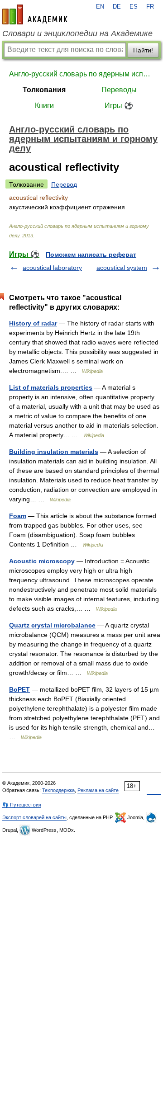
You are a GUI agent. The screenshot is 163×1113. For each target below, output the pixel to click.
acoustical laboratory (52, 267)
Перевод (64, 184)
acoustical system (121, 267)
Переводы (119, 90)
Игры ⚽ (119, 105)
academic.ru (34, 14)
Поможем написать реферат (91, 254)
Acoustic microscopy (42, 561)
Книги (44, 105)
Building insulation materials (53, 451)
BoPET (19, 689)
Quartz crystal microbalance (52, 625)
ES (133, 7)
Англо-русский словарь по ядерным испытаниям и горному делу (81, 74)
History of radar (33, 323)
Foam (17, 515)
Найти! (143, 50)
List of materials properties (50, 387)
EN (100, 7)
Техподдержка (58, 790)
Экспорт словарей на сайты (34, 817)
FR (150, 7)
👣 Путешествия (21, 804)
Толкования (44, 90)
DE (117, 7)
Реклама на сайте (98, 790)
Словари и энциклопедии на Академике (77, 33)
